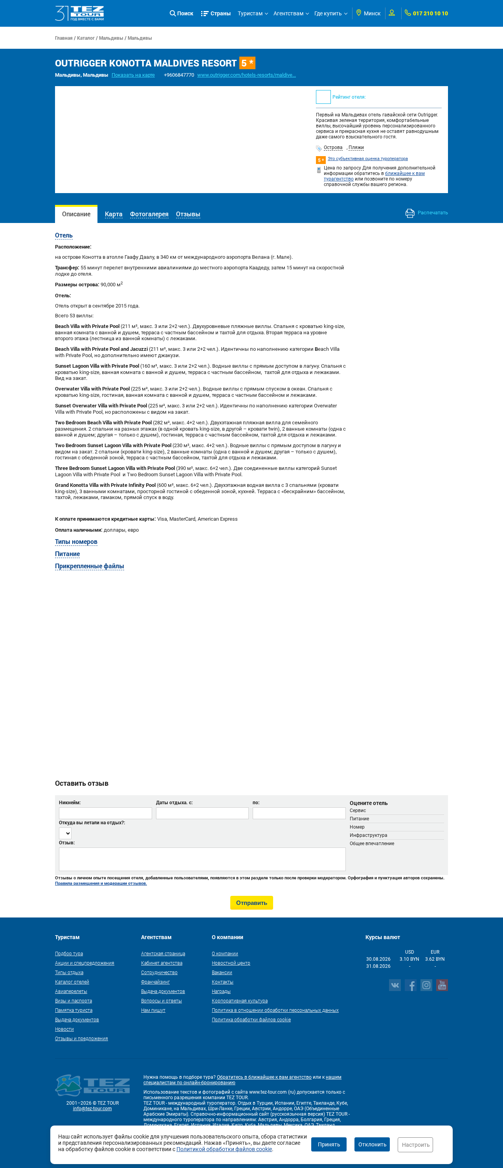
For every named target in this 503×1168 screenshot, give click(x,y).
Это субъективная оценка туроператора (368, 158)
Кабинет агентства (161, 963)
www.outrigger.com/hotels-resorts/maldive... (246, 75)
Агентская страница (163, 953)
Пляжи (356, 147)
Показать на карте (133, 75)
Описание (76, 214)
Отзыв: (67, 842)
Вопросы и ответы (161, 1000)
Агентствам (288, 13)
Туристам (250, 13)
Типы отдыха (69, 972)
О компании (225, 953)
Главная (64, 38)
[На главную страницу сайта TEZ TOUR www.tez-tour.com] (79, 13)
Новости (64, 1029)
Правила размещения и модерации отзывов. (101, 883)
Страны (221, 13)
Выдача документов (77, 1019)
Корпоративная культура (240, 1000)
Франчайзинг (155, 981)
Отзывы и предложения (81, 1038)
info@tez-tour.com (92, 1108)
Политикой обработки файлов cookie (224, 1149)
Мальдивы (111, 38)
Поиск (185, 13)
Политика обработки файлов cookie (251, 1019)
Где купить (328, 13)
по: (256, 802)
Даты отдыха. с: (174, 802)
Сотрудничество (159, 972)
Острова (333, 147)
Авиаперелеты (71, 991)
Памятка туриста (73, 1010)
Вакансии (222, 972)
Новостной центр (231, 963)
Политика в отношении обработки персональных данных (275, 1010)
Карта (114, 214)
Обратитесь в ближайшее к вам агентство (264, 1077)
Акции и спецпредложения (84, 963)
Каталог (86, 38)
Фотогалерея (149, 214)
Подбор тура (69, 953)
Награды (221, 991)
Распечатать (432, 213)
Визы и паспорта (73, 1000)
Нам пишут (153, 1010)
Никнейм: (70, 802)
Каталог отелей (72, 981)
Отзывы (188, 214)
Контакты (222, 981)
